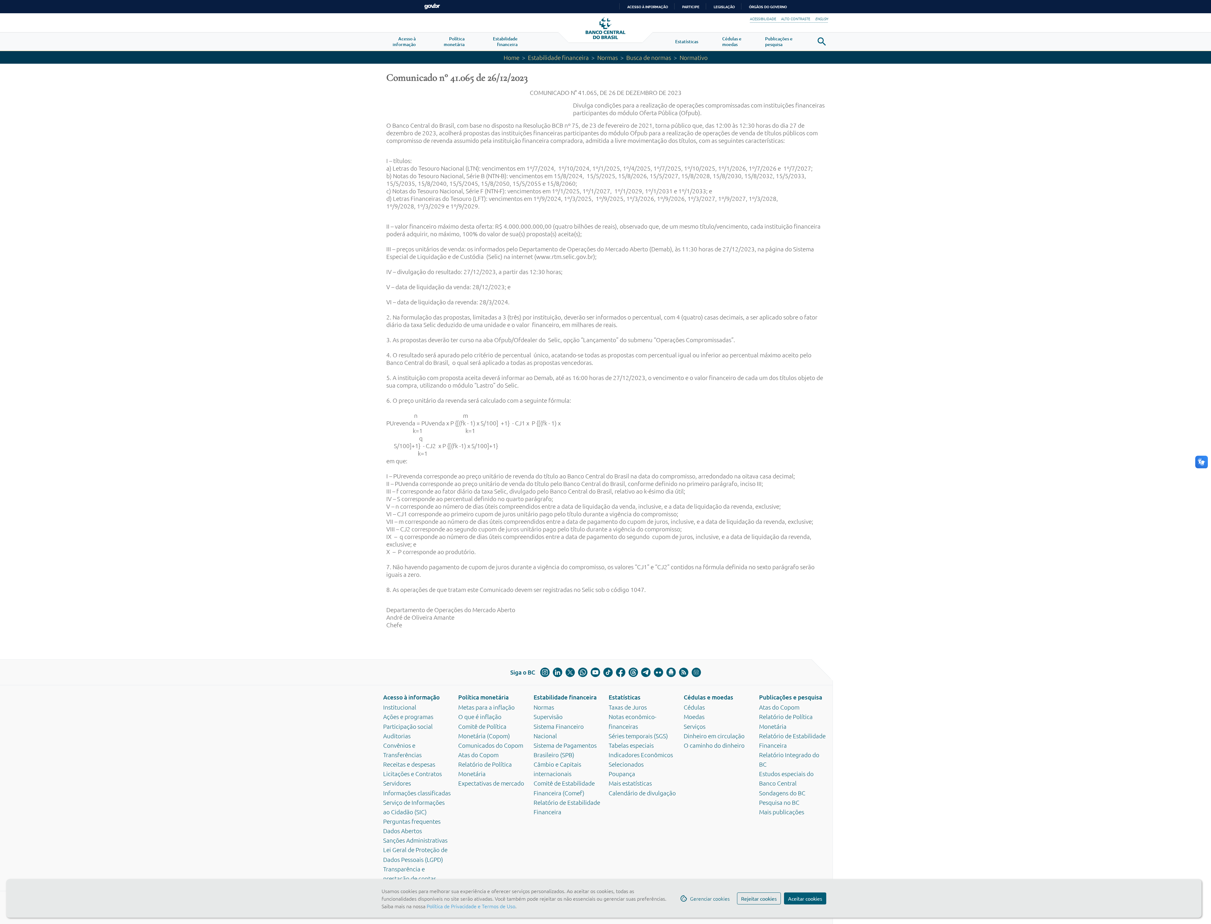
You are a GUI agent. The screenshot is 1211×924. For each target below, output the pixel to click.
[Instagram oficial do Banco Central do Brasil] (545, 672)
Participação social (408, 726)
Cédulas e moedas (708, 697)
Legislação (724, 7)
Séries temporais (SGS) (638, 736)
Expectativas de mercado (491, 783)
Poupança (622, 773)
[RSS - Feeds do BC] (683, 672)
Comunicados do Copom (490, 745)
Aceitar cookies (805, 898)
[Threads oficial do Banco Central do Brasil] (633, 672)
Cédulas (694, 707)
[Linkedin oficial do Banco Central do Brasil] (557, 672)
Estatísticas (625, 697)
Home (511, 57)
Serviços (694, 726)
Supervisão (548, 716)
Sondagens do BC (782, 793)
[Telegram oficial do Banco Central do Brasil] (646, 672)
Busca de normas (648, 57)
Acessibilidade (763, 18)
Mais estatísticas (630, 783)
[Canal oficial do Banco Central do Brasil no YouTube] (595, 672)
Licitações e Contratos (412, 773)
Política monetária (483, 697)
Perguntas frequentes (412, 821)
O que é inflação (479, 716)
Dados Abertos (402, 830)
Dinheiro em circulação (714, 736)
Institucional (399, 707)
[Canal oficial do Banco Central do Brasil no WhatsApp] (583, 672)
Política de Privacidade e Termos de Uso (470, 906)
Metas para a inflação (486, 707)
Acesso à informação (411, 697)
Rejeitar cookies (759, 898)
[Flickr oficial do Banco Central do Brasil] (658, 672)
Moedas (694, 716)
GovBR (432, 6)
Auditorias (397, 736)
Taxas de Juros (628, 707)
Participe (690, 7)
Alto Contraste (795, 18)
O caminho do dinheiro (714, 745)
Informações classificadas (417, 793)
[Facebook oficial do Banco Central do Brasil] (620, 672)
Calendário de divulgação (642, 793)
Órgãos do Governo (768, 7)
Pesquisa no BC (779, 802)
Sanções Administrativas (415, 840)
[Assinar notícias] (671, 672)
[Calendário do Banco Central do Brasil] (696, 672)
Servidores (397, 783)
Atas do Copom (478, 754)
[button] (404, 41)
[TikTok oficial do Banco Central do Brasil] (608, 672)
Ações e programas (408, 716)
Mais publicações (781, 812)
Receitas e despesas (409, 764)
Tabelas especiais (631, 745)
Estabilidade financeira (558, 57)
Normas (607, 57)
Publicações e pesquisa (790, 697)
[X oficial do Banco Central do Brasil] (570, 672)
